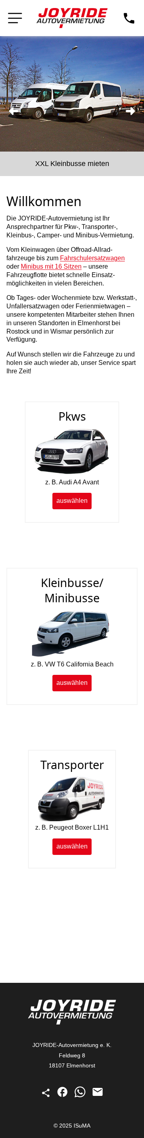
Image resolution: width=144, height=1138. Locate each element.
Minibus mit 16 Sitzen (51, 266)
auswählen (72, 500)
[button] (13, 111)
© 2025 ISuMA (72, 1125)
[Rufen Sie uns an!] (129, 18)
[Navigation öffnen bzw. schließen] (15, 18)
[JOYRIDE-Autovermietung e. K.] (72, 18)
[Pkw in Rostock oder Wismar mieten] (72, 473)
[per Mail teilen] (98, 1096)
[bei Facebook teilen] (63, 1096)
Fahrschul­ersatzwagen (92, 258)
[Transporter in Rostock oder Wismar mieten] (72, 819)
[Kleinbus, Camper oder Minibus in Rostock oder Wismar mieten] (72, 655)
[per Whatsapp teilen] (81, 1096)
